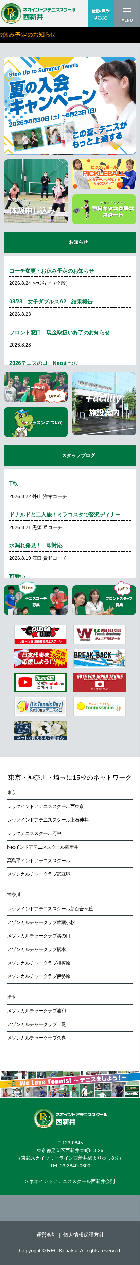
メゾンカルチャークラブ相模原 (38, 963)
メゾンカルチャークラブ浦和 (36, 1010)
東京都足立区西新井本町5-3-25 (70, 1150)
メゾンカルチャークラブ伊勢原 (38, 976)
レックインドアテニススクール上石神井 (47, 820)
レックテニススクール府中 (34, 833)
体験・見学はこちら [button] (100, 14)
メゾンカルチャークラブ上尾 (36, 1024)
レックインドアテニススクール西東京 (45, 806)
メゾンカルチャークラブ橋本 (36, 949)
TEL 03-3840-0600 (70, 1165)
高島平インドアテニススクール (38, 860)
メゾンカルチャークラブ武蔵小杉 (41, 922)
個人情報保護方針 (83, 1235)
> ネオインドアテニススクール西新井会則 (70, 1181)
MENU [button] (127, 20)
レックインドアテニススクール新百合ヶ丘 (50, 908)
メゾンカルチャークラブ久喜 (36, 1038)
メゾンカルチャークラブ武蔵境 (38, 874)
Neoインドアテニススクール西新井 (42, 847)
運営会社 (46, 1235)
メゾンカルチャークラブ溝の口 (38, 935)
